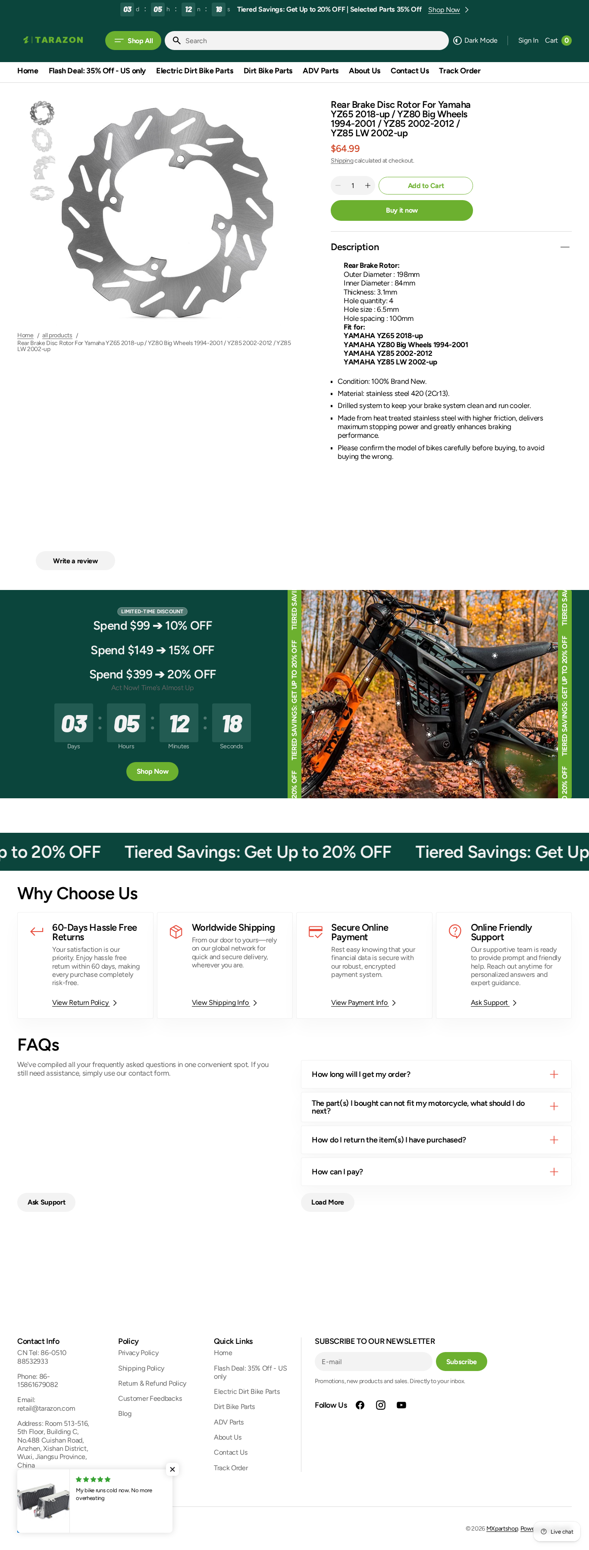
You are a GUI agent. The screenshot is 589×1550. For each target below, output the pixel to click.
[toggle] (565, 247)
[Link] (85, 965)
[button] (528, 40)
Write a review (75, 561)
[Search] (173, 40)
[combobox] (315, 40)
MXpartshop (502, 1528)
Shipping (342, 160)
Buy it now (402, 210)
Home (25, 335)
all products (57, 335)
